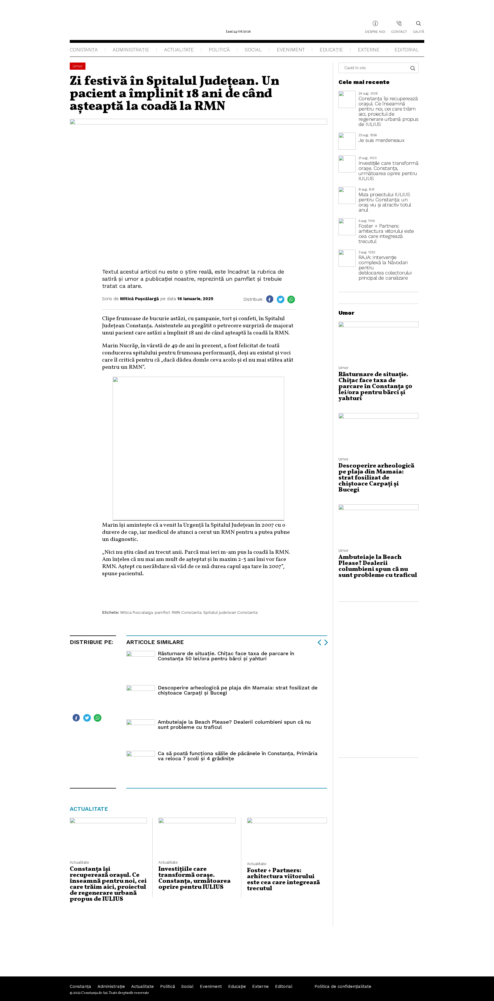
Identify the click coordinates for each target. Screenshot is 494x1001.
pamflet (162, 612)
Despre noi (375, 32)
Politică (219, 49)
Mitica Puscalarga (136, 612)
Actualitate (179, 49)
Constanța (84, 49)
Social (253, 49)
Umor (78, 66)
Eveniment (291, 49)
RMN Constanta (187, 612)
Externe (369, 49)
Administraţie (131, 49)
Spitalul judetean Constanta (230, 612)
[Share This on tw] (280, 299)
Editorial (407, 49)
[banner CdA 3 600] (198, 518)
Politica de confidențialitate (342, 986)
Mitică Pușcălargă (139, 298)
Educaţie (331, 49)
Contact (399, 32)
